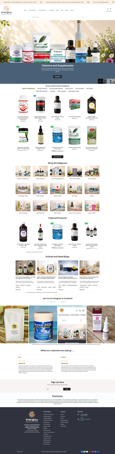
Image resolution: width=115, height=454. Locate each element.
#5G (59, 285)
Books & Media (46, 444)
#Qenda (49, 287)
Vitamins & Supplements (48, 414)
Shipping (62, 424)
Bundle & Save (46, 422)
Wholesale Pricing (64, 420)
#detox (17, 285)
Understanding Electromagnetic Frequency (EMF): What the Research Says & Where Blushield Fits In (68, 277)
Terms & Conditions (64, 422)
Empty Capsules (46, 430)
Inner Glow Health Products (50, 451)
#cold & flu (89, 285)
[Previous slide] (100, 81)
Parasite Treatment (47, 416)
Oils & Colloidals (46, 424)
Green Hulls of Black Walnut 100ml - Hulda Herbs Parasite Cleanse (40, 245)
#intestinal (28, 285)
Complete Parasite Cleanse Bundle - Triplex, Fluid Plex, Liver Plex (92, 245)
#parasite (17, 287)
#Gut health (95, 285)
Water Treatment (46, 442)
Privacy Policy (63, 426)
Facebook (62, 301)
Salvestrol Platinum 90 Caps (74, 147)
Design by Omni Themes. (61, 451)
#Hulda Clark (22, 285)
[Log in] (108, 9)
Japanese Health (46, 426)
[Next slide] (109, 81)
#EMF (60, 287)
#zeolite (54, 287)
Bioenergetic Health (47, 436)
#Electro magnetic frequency (72, 285)
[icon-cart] (110, 9)
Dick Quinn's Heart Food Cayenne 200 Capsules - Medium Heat (23, 118)
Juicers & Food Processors (49, 432)
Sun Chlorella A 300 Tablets (75, 116)
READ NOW (18, 289)
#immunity (82, 287)
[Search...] (82, 17)
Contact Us (62, 416)
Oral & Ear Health (46, 438)
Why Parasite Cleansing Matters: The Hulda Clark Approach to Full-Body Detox (25, 277)
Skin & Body (46, 434)
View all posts (57, 294)
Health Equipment (47, 440)
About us (62, 414)
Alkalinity (45, 428)
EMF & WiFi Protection (48, 420)
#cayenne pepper (83, 285)
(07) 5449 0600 (84, 415)
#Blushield (64, 285)
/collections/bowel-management (6, 20)
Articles (62, 418)
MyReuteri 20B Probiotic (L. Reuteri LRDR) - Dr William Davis (40, 118)
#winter (87, 287)
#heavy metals (44, 287)
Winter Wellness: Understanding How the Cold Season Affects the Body (89, 277)
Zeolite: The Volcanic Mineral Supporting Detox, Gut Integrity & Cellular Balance (46, 277)
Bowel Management (47, 418)
